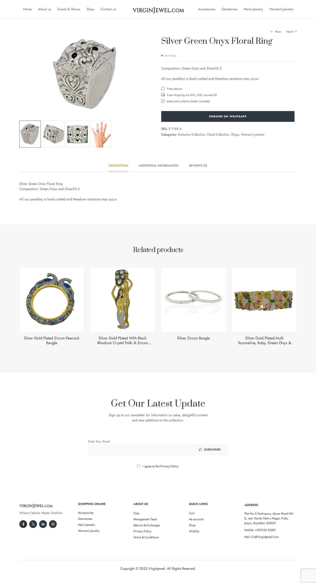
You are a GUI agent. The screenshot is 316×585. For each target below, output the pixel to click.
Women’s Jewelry (281, 9)
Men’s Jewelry (253, 9)
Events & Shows (68, 9)
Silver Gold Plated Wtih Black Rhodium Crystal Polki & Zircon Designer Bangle (122, 342)
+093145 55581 (265, 530)
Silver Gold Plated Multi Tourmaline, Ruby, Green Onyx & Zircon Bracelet (264, 342)
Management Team (145, 519)
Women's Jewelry (252, 134)
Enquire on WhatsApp (228, 116)
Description (118, 165)
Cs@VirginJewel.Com (265, 537)
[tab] (121, 165)
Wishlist (194, 531)
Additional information (158, 165)
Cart (191, 513)
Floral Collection (218, 134)
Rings (235, 134)
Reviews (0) (198, 165)
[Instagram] (53, 524)
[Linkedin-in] (43, 524)
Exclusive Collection (191, 134)
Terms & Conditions (146, 537)
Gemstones (229, 9)
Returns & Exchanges (146, 525)
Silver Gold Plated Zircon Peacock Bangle (51, 340)
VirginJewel (157, 568)
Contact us (108, 9)
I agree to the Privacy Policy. (161, 466)
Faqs (136, 513)
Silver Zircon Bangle (193, 338)
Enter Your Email (99, 441)
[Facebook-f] (23, 524)
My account (196, 519)
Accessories (206, 9)
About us (44, 9)
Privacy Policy (142, 531)
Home (27, 9)
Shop (90, 9)
